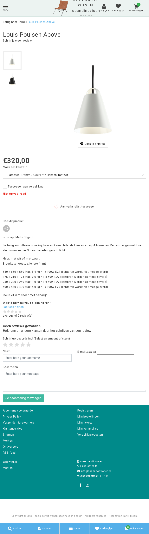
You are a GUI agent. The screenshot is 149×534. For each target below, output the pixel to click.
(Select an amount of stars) (36, 338)
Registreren (85, 410)
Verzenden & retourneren (19, 422)
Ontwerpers (10, 446)
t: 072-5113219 (88, 466)
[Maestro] (99, 504)
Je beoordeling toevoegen (23, 398)
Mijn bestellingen (88, 416)
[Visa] (87, 504)
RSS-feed (9, 452)
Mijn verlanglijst (87, 428)
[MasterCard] (75, 504)
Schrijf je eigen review (17, 40)
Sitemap (8, 434)
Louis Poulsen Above (41, 21)
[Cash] (50, 504)
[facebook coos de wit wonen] (80, 485)
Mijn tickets (84, 422)
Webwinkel (10, 461)
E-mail (86, 351)
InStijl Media (130, 515)
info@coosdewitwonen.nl (96, 471)
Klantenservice (12, 428)
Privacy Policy (12, 416)
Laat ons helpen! (13, 306)
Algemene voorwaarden (19, 410)
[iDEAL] (62, 504)
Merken (8, 440)
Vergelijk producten (90, 434)
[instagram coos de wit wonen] (87, 485)
